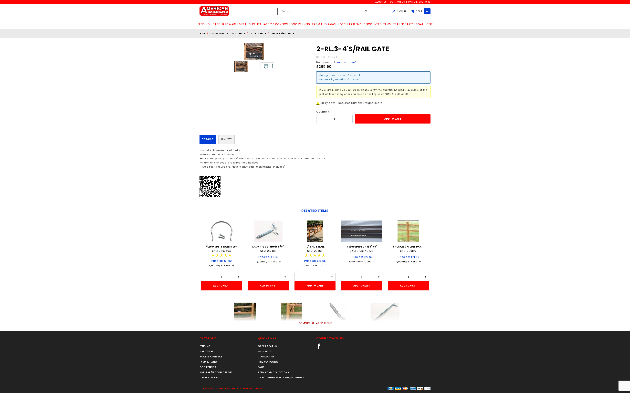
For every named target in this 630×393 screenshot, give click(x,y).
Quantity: (323, 112)
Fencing (205, 346)
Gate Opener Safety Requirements (281, 377)
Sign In (401, 11)
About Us (381, 1)
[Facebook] (320, 347)
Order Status (267, 346)
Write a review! (346, 62)
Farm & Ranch (209, 362)
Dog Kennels (208, 367)
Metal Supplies (209, 377)
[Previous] (250, 51)
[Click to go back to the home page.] (214, 11)
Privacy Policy (268, 362)
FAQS (261, 367)
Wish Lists (265, 351)
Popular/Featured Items (216, 372)
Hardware (206, 351)
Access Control (211, 356)
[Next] (257, 51)
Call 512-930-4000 (419, 1)
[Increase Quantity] (349, 119)
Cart (421, 11)
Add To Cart (221, 285)
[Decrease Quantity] (319, 119)
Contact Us (397, 1)
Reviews (226, 139)
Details (208, 139)
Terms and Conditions (273, 372)
